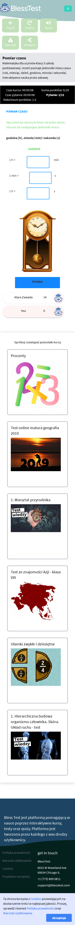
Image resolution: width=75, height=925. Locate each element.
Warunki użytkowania (17, 913)
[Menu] (68, 9)
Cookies (35, 899)
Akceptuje (59, 918)
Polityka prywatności (40, 908)
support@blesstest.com (54, 885)
